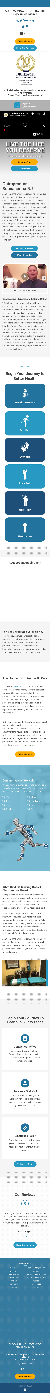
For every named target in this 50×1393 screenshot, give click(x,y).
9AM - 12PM (36, 1284)
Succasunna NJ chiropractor (15, 197)
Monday (13, 1268)
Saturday (14, 1284)
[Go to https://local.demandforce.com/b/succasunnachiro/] (23, 26)
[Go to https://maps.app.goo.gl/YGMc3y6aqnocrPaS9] (27, 26)
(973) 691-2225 (25, 20)
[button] (25, 276)
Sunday (13, 1287)
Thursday (13, 1278)
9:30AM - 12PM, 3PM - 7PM (36, 1268)
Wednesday (14, 1274)
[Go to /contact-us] (25, 1048)
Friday (14, 1281)
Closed (36, 1271)
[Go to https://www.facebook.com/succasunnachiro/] (22, 1369)
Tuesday (13, 1271)
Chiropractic (18, 686)
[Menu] (25, 1389)
